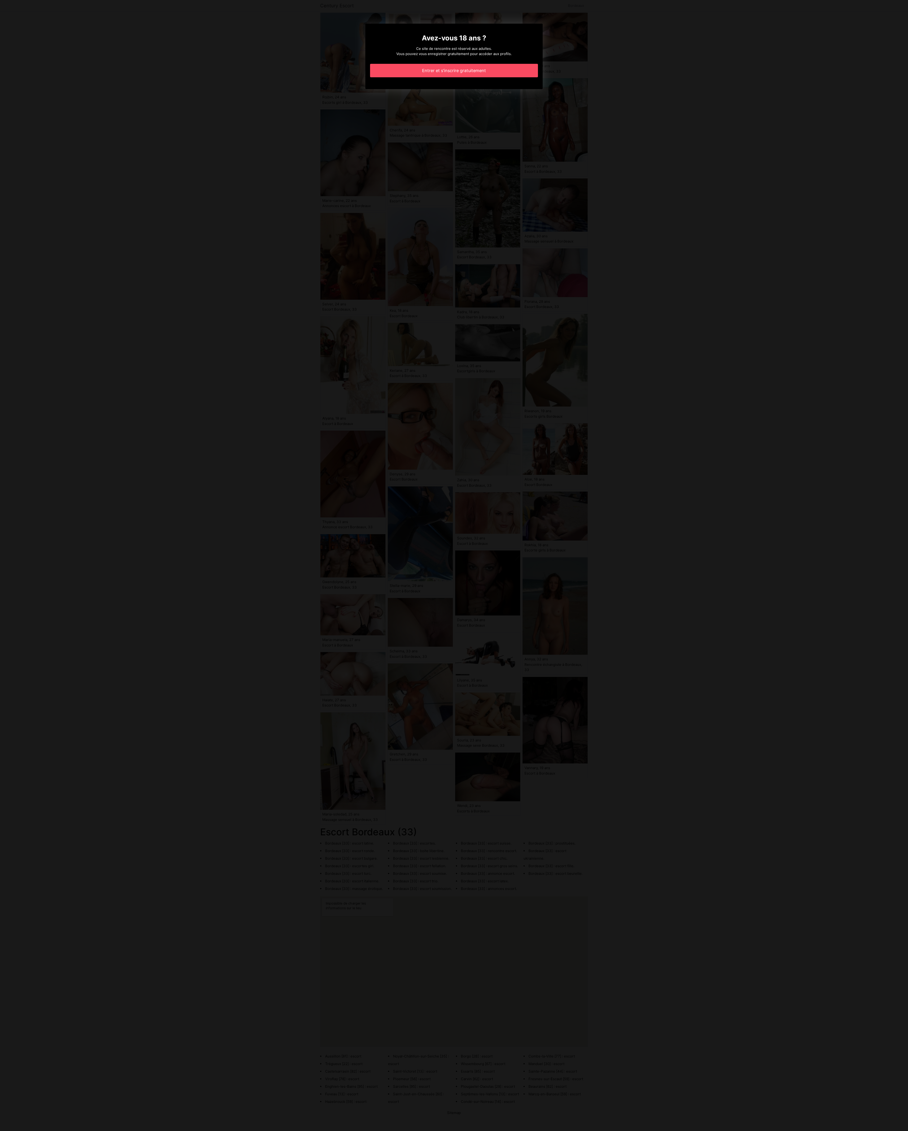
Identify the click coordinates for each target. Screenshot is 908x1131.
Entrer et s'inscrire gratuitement (454, 70)
